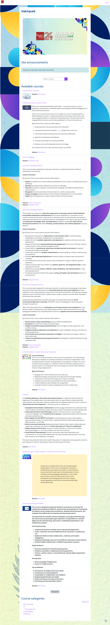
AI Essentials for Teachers (31, 91)
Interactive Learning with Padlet (33, 503)
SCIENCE (26, 614)
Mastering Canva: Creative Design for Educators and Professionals (44, 452)
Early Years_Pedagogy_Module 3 (33, 210)
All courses (55, 592)
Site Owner (41, 94)
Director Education (35, 203)
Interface (25, 395)
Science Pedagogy (28, 157)
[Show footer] (105, 621)
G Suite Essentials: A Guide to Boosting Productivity (39, 352)
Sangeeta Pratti (34, 161)
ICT (24, 607)
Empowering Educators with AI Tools (34, 103)
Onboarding (27, 611)
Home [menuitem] (14, 3)
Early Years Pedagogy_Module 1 (33, 166)
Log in (107, 3)
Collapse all (85, 602)
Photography (29, 609)
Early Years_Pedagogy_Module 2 (33, 285)
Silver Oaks (27, 604)
